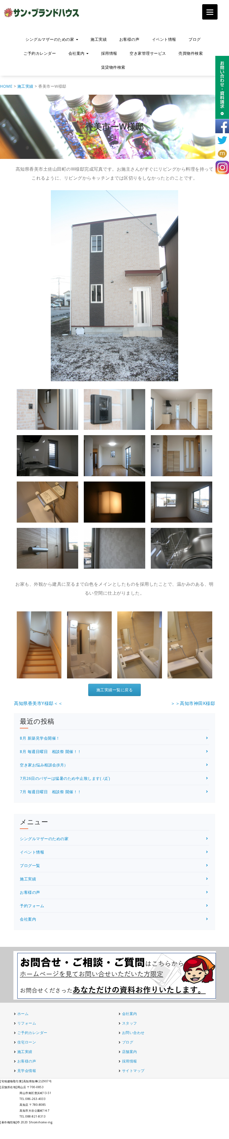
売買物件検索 (190, 53)
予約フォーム (32, 905)
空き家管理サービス (148, 53)
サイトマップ (133, 1070)
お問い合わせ (133, 1032)
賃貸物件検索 (113, 67)
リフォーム (27, 1023)
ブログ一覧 (30, 865)
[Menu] (210, 12)
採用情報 (109, 53)
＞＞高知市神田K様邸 (193, 703)
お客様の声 (129, 39)
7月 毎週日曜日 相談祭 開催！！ (51, 791)
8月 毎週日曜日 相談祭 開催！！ (51, 751)
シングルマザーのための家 (44, 838)
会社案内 (28, 919)
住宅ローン (26, 1042)
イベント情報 (164, 39)
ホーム (23, 1013)
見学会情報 (26, 1070)
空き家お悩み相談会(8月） (44, 765)
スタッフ (129, 1023)
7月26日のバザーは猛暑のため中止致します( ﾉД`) (65, 778)
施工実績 (98, 39)
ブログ (195, 39)
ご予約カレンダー (39, 53)
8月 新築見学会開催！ (40, 738)
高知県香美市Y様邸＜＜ (38, 703)
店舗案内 (129, 1051)
